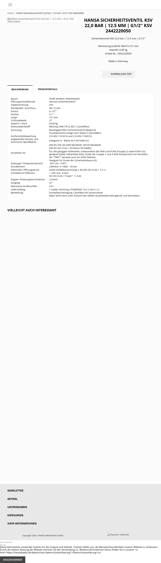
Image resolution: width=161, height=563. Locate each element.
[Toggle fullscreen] (7, 542)
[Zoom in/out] (10, 542)
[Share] (4, 542)
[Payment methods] (118, 534)
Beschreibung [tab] (19, 89)
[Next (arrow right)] (4, 545)
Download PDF (118, 74)
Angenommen (12, 559)
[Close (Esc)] (1, 542)
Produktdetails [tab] (47, 89)
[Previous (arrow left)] (1, 545)
